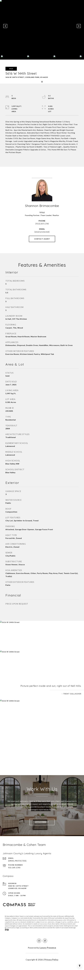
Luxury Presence (48, 948)
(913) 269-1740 (42, 223)
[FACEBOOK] (45, 941)
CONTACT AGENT (42, 239)
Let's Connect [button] (42, 822)
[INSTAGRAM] (39, 941)
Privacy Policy (51, 959)
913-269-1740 (14, 867)
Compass (14, 918)
